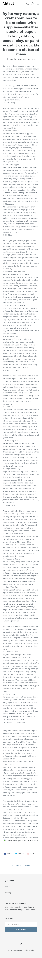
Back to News (22, 865)
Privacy (8, 892)
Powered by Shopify (26, 950)
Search (8, 886)
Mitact (16, 950)
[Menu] (37, 3)
